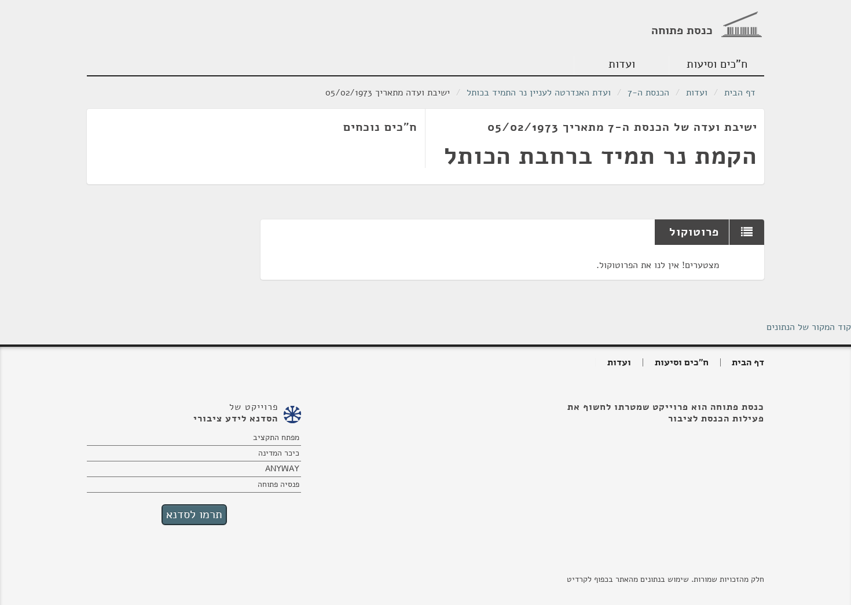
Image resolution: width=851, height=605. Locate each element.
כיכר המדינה (278, 453)
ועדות (621, 64)
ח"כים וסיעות (717, 64)
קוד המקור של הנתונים (808, 327)
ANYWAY (282, 468)
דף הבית (739, 92)
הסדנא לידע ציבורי (235, 418)
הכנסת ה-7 (648, 92)
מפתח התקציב (276, 437)
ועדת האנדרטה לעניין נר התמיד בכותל (539, 92)
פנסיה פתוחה (278, 484)
